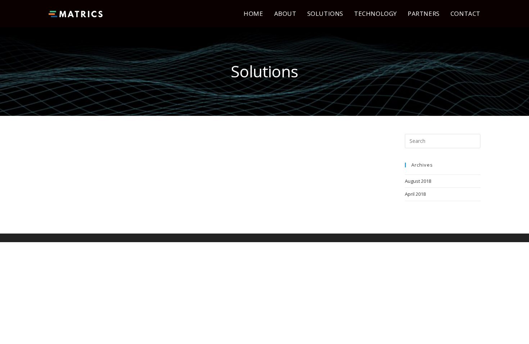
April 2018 (415, 194)
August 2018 (418, 181)
